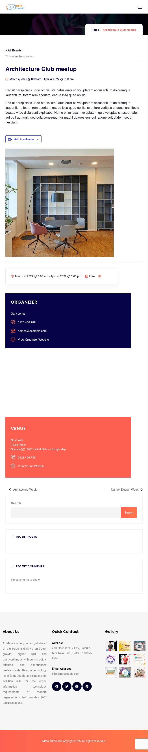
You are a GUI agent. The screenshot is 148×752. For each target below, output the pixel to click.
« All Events (13, 50)
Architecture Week (24, 489)
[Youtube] (77, 686)
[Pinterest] (87, 686)
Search (16, 503)
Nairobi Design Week (125, 489)
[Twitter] (66, 686)
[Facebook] (56, 686)
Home (95, 29)
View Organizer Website (33, 339)
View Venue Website (31, 466)
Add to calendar (24, 139)
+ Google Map (57, 449)
